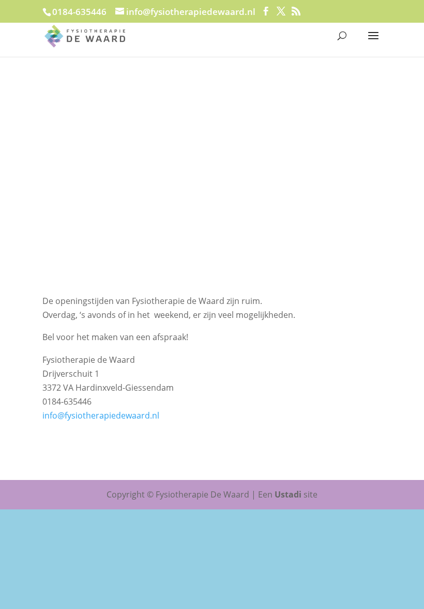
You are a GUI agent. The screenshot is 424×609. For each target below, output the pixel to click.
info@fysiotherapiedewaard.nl (100, 415)
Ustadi (288, 494)
